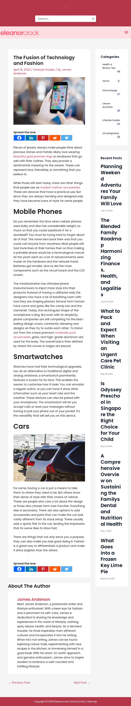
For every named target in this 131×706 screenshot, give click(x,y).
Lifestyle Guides (44, 70)
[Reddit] (54, 138)
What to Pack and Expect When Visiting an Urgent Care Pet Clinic (111, 339)
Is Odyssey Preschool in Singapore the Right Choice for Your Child (111, 411)
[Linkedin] (31, 138)
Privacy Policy (78, 701)
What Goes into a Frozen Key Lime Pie (111, 556)
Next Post (82, 683)
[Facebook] (19, 138)
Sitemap (92, 701)
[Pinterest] (43, 138)
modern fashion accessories (60, 187)
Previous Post (19, 683)
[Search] (93, 19)
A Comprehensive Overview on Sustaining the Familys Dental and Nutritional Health (111, 489)
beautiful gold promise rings (32, 156)
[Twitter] (66, 138)
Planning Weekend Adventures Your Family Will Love (111, 185)
